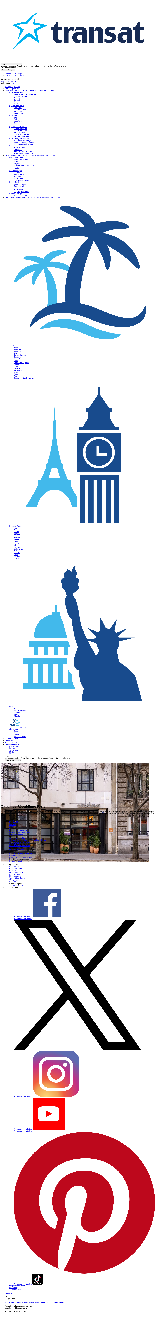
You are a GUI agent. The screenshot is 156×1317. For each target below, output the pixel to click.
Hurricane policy (15, 876)
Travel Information (12, 739)
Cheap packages (15, 868)
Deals (30, 155)
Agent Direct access (16, 886)
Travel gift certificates (17, 878)
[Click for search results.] (26, 756)
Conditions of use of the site (19, 842)
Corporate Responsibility (18, 830)
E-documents (14, 866)
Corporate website (12, 744)
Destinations (32, 197)
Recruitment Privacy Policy (19, 846)
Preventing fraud (15, 861)
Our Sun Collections (17, 849)
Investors (12, 825)
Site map (12, 882)
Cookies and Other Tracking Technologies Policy (27, 840)
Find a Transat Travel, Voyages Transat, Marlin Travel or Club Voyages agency (34, 1302)
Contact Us (9, 740)
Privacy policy (14, 844)
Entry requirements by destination (21, 853)
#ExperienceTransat (17, 1286)
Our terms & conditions (17, 838)
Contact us (9, 1293)
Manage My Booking (8, 81)
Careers (12, 828)
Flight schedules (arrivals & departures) (24, 857)
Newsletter (13, 1288)
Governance (14, 823)
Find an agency (11, 742)
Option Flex (13, 880)
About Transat (14, 821)
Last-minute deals (16, 872)
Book (30, 90)
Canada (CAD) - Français (14, 75)
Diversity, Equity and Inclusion (20, 832)
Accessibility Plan (16, 834)
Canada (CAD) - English (14, 74)
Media (11, 827)
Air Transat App (15, 1290)
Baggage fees (14, 855)
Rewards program (12, 89)
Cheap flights (14, 870)
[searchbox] (15, 756)
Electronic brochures (17, 874)
